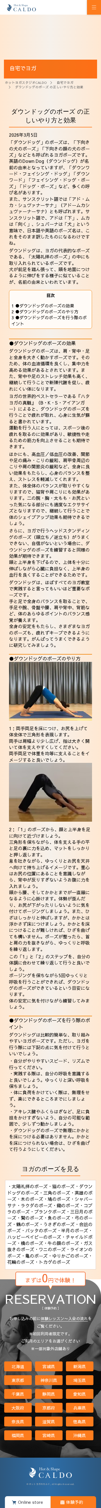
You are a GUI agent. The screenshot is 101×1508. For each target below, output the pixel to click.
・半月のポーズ (72, 1230)
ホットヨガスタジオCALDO (26, 82)
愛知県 (79, 1394)
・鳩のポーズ (56, 1199)
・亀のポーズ (34, 1256)
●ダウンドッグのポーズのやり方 (45, 311)
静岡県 (48, 1394)
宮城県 (48, 1366)
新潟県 (79, 1366)
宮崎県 (48, 1435)
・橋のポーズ (29, 1243)
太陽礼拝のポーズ (49, 256)
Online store (30, 1502)
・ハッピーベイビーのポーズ (50, 1233)
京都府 (48, 1408)
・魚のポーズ (56, 1218)
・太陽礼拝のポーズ (27, 1186)
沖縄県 (79, 1435)
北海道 (18, 1366)
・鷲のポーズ (29, 1218)
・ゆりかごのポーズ (68, 1256)
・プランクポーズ (48, 1211)
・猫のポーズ (61, 1186)
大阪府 (18, 1408)
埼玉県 (79, 1380)
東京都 (18, 1380)
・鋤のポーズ (65, 1205)
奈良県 (18, 1421)
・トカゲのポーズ (52, 1262)
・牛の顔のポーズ (61, 1243)
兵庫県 (79, 1408)
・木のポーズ (29, 1199)
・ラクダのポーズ (34, 1205)
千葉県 (18, 1394)
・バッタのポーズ (39, 1230)
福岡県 (18, 1435)
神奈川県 (48, 1380)
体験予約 (74, 1502)
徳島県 (79, 1421)
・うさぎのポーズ (57, 1224)
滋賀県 (48, 1421)
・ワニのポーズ (50, 1249)
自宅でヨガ (65, 82)
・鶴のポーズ (25, 1224)
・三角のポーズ (54, 1193)
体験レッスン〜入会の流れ (64, 1318)
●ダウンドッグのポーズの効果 (43, 306)
